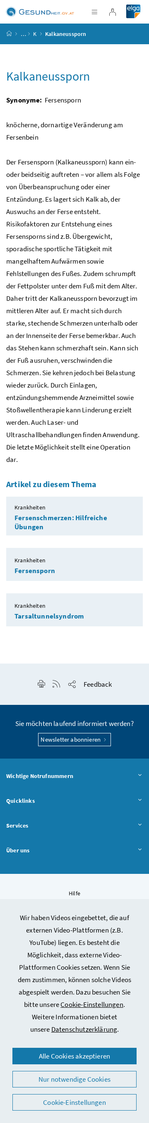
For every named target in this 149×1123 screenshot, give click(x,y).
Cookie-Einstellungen (91, 1004)
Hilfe (74, 893)
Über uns (17, 850)
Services (17, 825)
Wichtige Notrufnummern (39, 776)
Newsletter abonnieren (71, 739)
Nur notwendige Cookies (74, 1079)
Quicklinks (20, 800)
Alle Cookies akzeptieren (74, 1056)
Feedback (98, 684)
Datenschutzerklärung (84, 1029)
